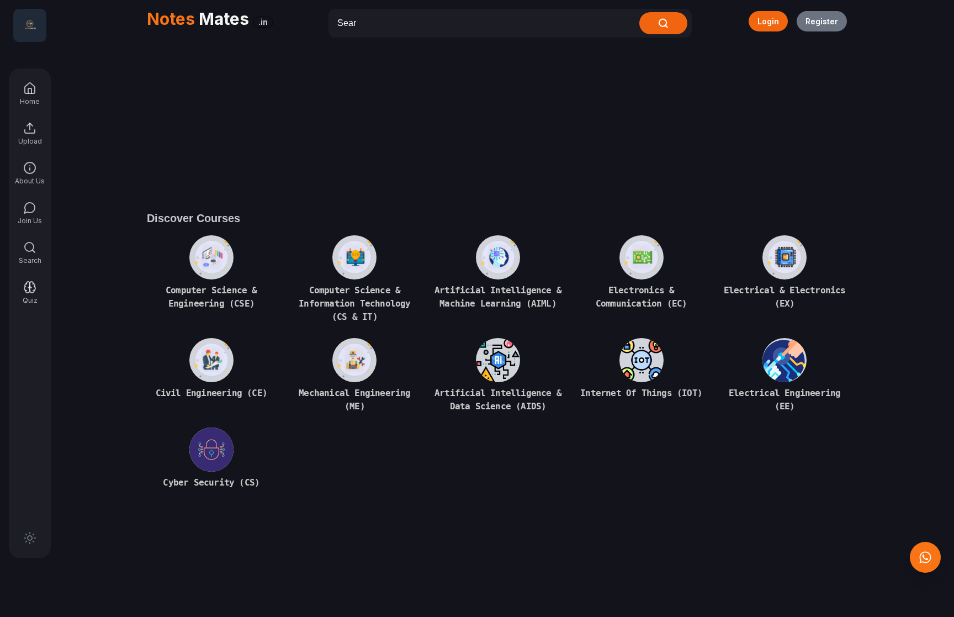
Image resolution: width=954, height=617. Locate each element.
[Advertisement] (498, 120)
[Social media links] (925, 557)
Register (821, 21)
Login (768, 21)
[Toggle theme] (30, 538)
